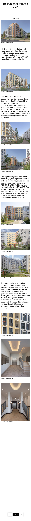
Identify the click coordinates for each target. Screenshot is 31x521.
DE (21, 514)
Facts (16, 514)
